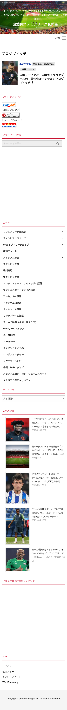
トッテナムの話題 (12, 302)
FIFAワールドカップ (13, 328)
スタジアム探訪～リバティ (17, 380)
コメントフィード (11, 677)
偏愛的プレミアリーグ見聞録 (35, 24)
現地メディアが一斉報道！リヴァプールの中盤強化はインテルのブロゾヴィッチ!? (42, 78)
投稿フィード (9, 671)
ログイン (7, 666)
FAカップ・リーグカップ (16, 244)
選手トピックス (11, 264)
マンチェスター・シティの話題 (19, 290)
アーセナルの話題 (12, 296)
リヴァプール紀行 (12, 361)
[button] (58, 38)
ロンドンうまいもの (13, 348)
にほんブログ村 (11, 109)
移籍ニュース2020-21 (43, 64)
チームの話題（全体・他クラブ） (20, 322)
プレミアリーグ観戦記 (14, 231)
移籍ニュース (28, 69)
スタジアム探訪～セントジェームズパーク (25, 374)
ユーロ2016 (9, 341)
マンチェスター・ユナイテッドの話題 (22, 283)
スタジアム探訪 (11, 257)
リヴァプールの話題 (13, 315)
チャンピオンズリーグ (14, 238)
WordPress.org (10, 682)
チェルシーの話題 (12, 309)
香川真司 (7, 270)
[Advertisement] (33, 183)
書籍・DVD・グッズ (13, 367)
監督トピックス (11, 277)
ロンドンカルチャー (13, 354)
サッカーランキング (12, 120)
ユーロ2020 (9, 335)
